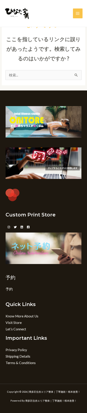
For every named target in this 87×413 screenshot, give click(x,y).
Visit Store (14, 323)
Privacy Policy (16, 350)
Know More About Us (22, 316)
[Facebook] (28, 227)
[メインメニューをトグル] (78, 13)
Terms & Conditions (21, 363)
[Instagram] (9, 227)
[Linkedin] (22, 227)
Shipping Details (18, 356)
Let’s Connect (16, 329)
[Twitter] (15, 227)
